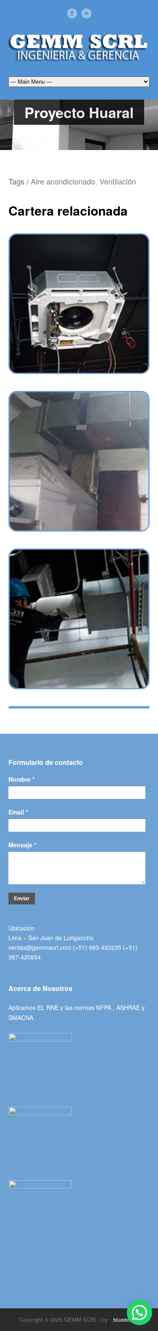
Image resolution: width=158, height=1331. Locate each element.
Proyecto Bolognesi (79, 295)
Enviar (21, 898)
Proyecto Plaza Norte (79, 452)
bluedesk (123, 1319)
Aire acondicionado (63, 181)
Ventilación (117, 181)
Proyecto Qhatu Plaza (79, 610)
